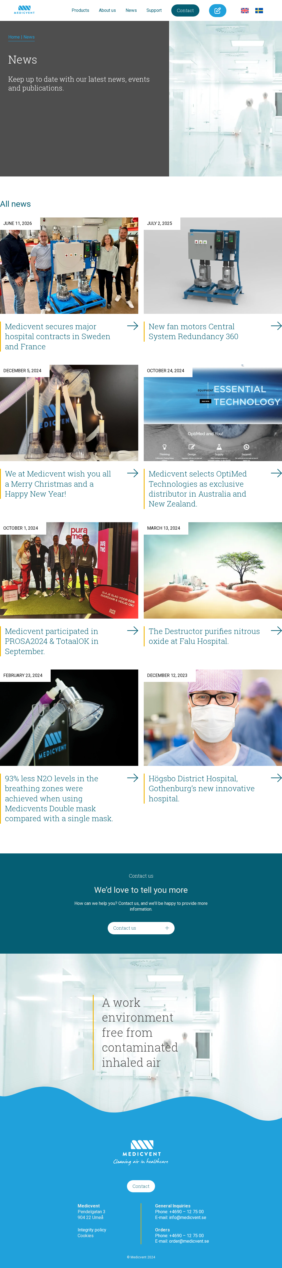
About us (107, 10)
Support (154, 10)
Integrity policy (92, 1229)
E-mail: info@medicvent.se (180, 1217)
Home (14, 37)
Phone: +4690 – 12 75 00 (179, 1211)
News (131, 10)
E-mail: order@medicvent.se (182, 1241)
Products (80, 10)
